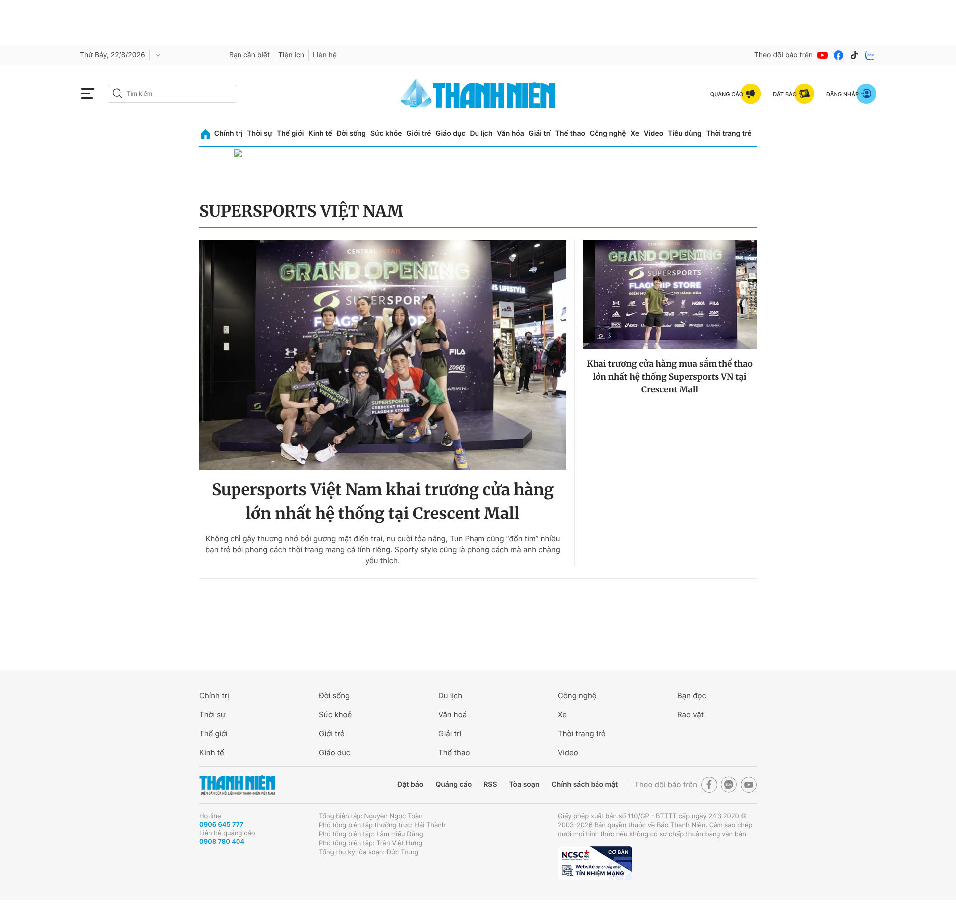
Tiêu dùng (685, 133)
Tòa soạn (524, 784)
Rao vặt (690, 714)
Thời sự (259, 133)
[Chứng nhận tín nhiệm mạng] (595, 863)
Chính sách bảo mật (584, 784)
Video (653, 133)
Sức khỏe (386, 133)
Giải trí (540, 133)
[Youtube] (823, 55)
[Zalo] (870, 55)
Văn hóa (510, 133)
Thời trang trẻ (729, 133)
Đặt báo (410, 784)
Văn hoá (452, 714)
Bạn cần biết (249, 55)
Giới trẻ (418, 133)
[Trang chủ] (205, 134)
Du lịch (481, 133)
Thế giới (290, 133)
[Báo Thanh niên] (237, 785)
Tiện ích (291, 55)
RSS (490, 784)
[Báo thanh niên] (478, 93)
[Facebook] (838, 55)
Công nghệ (608, 133)
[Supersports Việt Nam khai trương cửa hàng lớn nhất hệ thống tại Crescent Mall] (382, 355)
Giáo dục (450, 133)
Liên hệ (325, 55)
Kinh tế (320, 133)
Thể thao (570, 133)
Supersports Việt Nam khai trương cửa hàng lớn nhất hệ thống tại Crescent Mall (383, 501)
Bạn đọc (691, 695)
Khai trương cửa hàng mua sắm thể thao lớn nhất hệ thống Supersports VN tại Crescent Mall (670, 376)
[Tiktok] (854, 55)
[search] (172, 94)
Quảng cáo (453, 784)
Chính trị (228, 133)
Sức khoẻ (335, 714)
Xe (634, 133)
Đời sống (351, 133)
